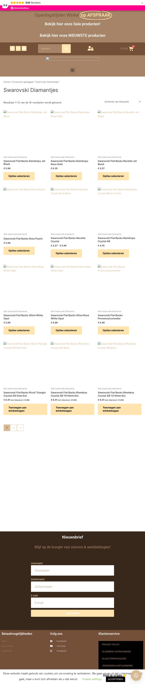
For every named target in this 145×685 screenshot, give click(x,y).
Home (7, 82)
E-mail (34, 595)
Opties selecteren (19, 176)
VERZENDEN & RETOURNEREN (117, 665)
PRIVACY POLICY (111, 644)
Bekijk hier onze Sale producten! (72, 24)
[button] (73, 70)
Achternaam (38, 579)
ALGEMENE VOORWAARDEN (116, 651)
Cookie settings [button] (92, 679)
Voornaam (37, 563)
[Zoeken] (66, 48)
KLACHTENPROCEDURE (114, 658)
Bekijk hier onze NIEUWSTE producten (72, 35)
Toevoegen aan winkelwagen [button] (17, 409)
